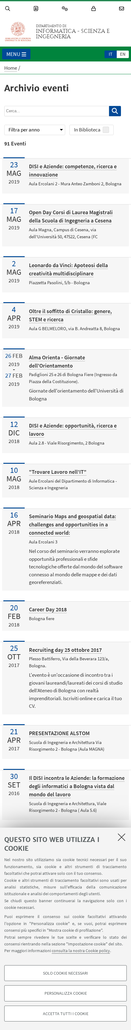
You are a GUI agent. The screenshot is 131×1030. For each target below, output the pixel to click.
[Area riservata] (94, 8)
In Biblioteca (87, 129)
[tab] (110, 54)
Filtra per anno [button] (24, 129)
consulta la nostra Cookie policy (81, 950)
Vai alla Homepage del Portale (18, 31)
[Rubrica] (37, 8)
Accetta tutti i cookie (65, 1013)
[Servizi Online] (65, 8)
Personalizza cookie (65, 993)
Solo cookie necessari (65, 973)
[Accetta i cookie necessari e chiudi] (121, 837)
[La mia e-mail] (122, 8)
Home (10, 68)
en (123, 54)
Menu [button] (13, 54)
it (110, 54)
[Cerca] (9, 8)
